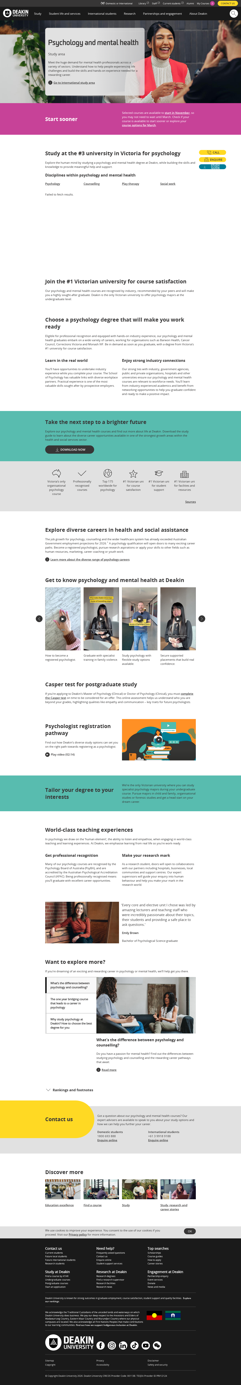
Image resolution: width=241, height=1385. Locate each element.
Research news (104, 1286)
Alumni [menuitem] (190, 3)
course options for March (139, 125)
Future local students (56, 1256)
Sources (190, 502)
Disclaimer (153, 1360)
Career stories (155, 1263)
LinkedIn (123, 1346)
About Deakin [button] (198, 13)
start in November (177, 113)
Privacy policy (78, 1234)
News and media (156, 1286)
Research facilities (105, 1283)
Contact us (102, 1256)
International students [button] (102, 13)
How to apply (154, 1260)
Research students (55, 1263)
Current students (54, 1252)
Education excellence (59, 1205)
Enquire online (107, 1140)
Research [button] (130, 13)
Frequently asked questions (110, 1252)
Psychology (52, 184)
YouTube (146, 1346)
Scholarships (154, 1252)
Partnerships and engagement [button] (162, 13)
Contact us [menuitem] (228, 3)
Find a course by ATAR (56, 1276)
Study (126, 1205)
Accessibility (102, 1364)
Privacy (100, 1360)
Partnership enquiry (158, 1276)
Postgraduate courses (56, 1283)
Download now (72, 449)
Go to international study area (74, 82)
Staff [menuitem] (154, 3)
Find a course (93, 1205)
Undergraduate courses (57, 1279)
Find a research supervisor (110, 1279)
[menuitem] (206, 3)
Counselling (92, 184)
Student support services (109, 1263)
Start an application (55, 1286)
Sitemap (49, 1360)
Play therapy (130, 184)
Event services (155, 1279)
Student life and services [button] (64, 13)
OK (190, 1231)
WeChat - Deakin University (157, 1346)
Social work (167, 184)
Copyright (50, 1364)
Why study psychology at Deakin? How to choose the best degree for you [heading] (71, 1023)
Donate (151, 1283)
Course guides (155, 1256)
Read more (109, 1070)
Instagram (112, 1346)
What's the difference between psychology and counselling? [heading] (70, 985)
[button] (39, 618)
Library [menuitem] (142, 3)
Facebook (100, 1346)
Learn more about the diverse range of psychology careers (90, 559)
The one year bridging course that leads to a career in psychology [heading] (69, 1003)
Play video (58, 754)
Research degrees (105, 1276)
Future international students (60, 1260)
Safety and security (158, 1364)
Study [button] (37, 13)
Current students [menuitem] (172, 3)
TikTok (134, 1346)
